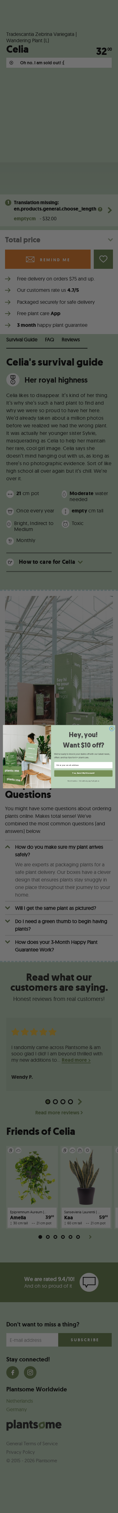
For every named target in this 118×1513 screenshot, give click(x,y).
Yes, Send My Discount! (83, 773)
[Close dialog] (111, 728)
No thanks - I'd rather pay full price (83, 781)
